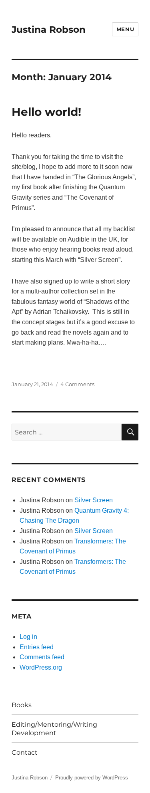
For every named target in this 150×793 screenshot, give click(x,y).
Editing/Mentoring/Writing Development (54, 729)
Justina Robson (49, 29)
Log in (28, 636)
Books (22, 705)
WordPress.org (41, 667)
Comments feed (42, 657)
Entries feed (37, 647)
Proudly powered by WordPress (91, 778)
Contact (25, 752)
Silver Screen (93, 500)
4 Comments (77, 384)
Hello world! (46, 112)
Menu (125, 29)
